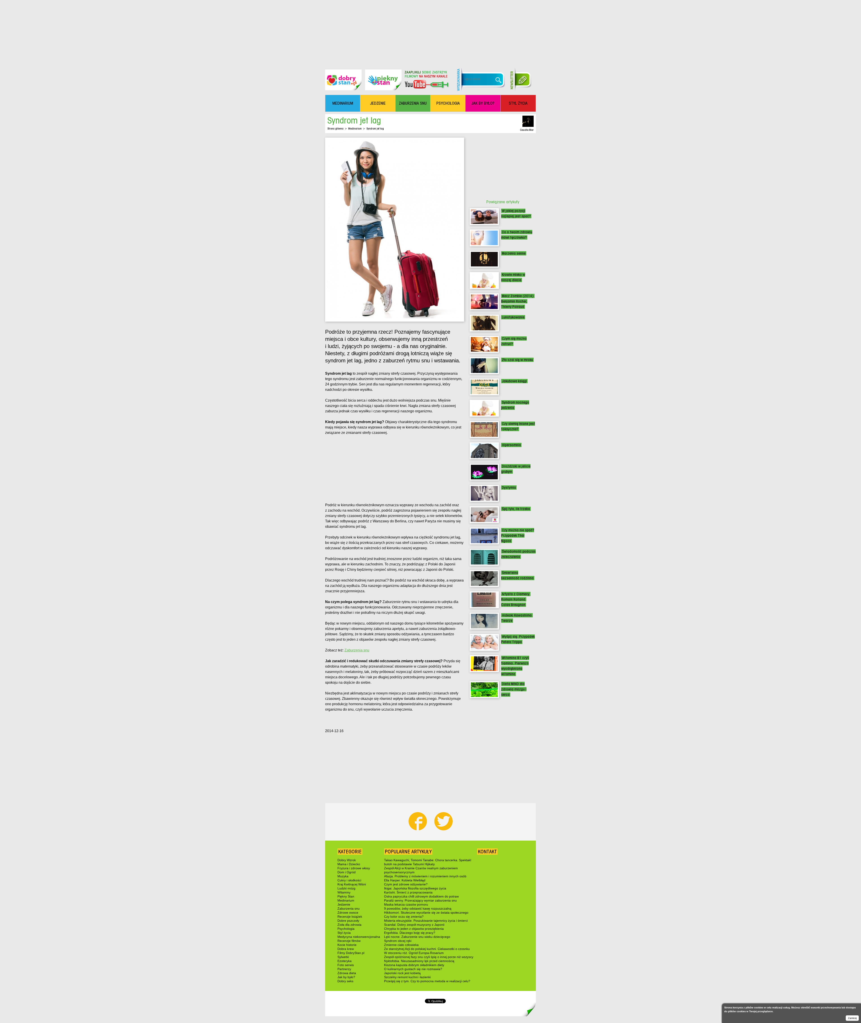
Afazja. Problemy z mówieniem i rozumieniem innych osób (425, 876)
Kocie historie (347, 945)
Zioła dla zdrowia (349, 924)
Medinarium (355, 128)
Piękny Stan (345, 896)
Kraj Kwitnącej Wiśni (351, 884)
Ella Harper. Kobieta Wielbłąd (404, 880)
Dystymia (509, 487)
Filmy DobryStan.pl (350, 953)
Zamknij (852, 1018)
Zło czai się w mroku (517, 360)
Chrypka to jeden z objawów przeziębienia (414, 928)
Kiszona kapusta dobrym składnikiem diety (414, 965)
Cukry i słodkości (349, 880)
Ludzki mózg (346, 888)
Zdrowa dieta (346, 973)
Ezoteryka (344, 961)
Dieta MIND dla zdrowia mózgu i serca (513, 689)
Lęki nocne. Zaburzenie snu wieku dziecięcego (417, 937)
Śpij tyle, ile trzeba (516, 509)
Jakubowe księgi (514, 381)
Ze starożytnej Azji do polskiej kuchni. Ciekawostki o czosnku (427, 949)
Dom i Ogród (346, 872)
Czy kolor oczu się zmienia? (404, 916)
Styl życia (344, 932)
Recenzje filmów (349, 941)
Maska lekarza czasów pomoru (406, 904)
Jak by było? (346, 977)
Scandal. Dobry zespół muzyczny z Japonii (414, 924)
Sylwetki (343, 957)
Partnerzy (344, 969)
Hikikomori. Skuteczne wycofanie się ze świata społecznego (426, 912)
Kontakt (487, 851)
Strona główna (335, 128)
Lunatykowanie (513, 317)
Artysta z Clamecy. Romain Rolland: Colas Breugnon (516, 599)
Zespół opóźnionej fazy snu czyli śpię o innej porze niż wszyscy (428, 957)
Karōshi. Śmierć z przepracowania (408, 892)
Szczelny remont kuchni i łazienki (407, 977)
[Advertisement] (430, 31)
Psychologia (345, 928)
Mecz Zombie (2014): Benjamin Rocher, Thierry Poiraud (518, 301)
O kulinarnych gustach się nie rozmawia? (413, 969)
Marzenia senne (514, 253)
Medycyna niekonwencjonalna (358, 937)
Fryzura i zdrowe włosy (353, 868)
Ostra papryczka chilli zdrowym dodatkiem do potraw (421, 896)
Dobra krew (345, 949)
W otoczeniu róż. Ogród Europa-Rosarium (414, 953)
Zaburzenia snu (356, 650)
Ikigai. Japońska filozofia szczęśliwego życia (415, 888)
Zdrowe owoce (347, 912)
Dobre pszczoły (348, 920)
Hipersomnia (511, 445)
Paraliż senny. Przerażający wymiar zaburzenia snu (420, 900)
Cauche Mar (527, 130)
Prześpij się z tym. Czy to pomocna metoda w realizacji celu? (427, 981)
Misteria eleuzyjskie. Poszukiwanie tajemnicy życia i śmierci (426, 920)
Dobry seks (345, 981)
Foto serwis (345, 965)
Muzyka (342, 876)
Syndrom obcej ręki (397, 941)
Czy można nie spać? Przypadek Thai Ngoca (517, 535)
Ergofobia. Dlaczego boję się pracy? (409, 932)
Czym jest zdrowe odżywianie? (406, 884)
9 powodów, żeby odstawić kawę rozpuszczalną (417, 908)
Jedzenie (343, 904)
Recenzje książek (349, 916)
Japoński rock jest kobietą (402, 973)
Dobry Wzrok (346, 860)
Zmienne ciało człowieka (401, 945)
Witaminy (343, 892)
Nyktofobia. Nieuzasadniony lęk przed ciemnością (419, 961)
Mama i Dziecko (348, 864)
